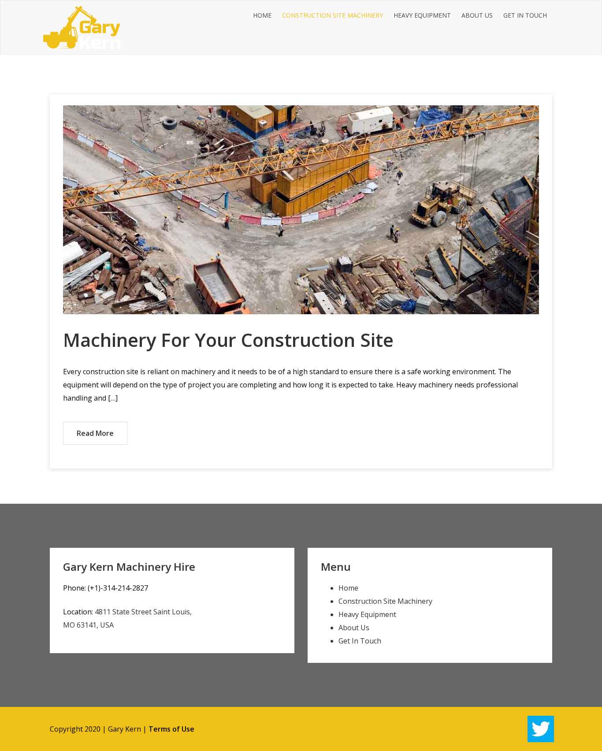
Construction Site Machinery (332, 15)
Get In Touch (525, 15)
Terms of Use (171, 729)
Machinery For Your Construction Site (228, 339)
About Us (477, 15)
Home (262, 15)
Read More (95, 433)
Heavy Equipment (422, 15)
